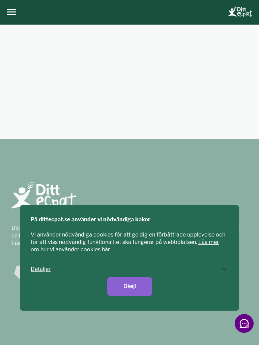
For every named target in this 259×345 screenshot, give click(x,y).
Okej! (129, 286)
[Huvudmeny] (9, 12)
